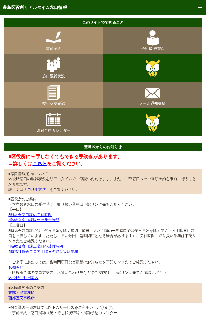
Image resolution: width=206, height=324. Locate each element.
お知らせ (15, 267)
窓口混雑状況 (53, 76)
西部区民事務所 (21, 298)
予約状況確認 (152, 48)
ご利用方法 (36, 189)
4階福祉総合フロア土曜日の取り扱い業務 (43, 251)
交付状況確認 (53, 103)
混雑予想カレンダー (54, 130)
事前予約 (53, 48)
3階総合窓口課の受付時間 (30, 215)
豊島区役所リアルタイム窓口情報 (35, 7)
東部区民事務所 (21, 292)
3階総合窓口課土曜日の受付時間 (35, 246)
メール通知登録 (152, 103)
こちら (39, 163)
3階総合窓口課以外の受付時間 (33, 220)
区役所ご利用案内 (23, 278)
